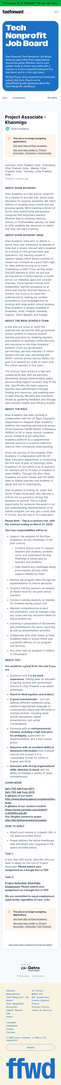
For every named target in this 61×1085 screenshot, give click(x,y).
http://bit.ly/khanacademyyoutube (26, 820)
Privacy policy (23, 976)
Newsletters (13, 993)
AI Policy (37, 990)
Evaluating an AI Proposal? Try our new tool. (30, 3)
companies (19, 97)
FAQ (8, 1013)
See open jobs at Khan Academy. (30, 145)
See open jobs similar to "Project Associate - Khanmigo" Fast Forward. (32, 152)
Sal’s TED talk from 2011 (19, 788)
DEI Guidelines (40, 997)
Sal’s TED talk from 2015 (20, 792)
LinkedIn (11, 1022)
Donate (30, 1047)
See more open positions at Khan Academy (31, 944)
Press (9, 1016)
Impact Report (14, 1010)
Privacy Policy (40, 1006)
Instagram (12, 1025)
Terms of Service (42, 1010)
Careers (10, 990)
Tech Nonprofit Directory (15, 1005)
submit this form (15, 80)
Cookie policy (38, 976)
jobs (5, 97)
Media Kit (37, 993)
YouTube (10, 1032)
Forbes (10, 1028)
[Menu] (56, 11)
